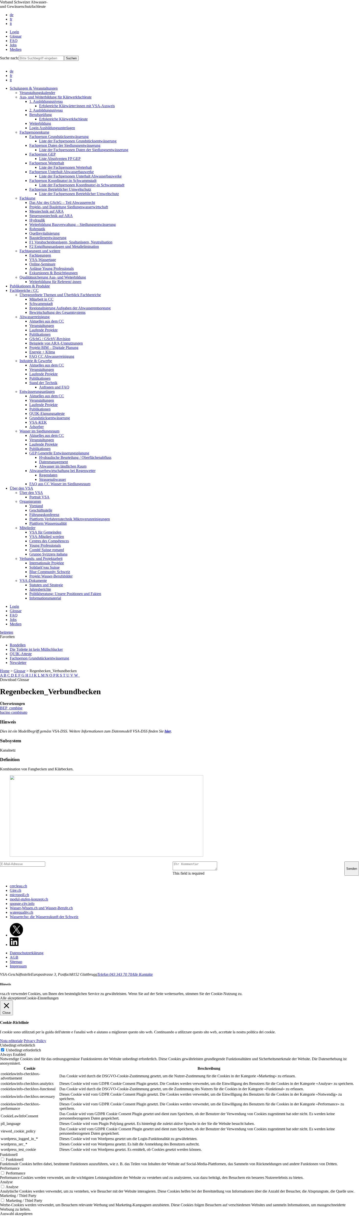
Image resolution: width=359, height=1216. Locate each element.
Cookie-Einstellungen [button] (42, 998)
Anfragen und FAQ (54, 387)
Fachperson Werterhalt (46, 163)
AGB (14, 957)
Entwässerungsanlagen (37, 391)
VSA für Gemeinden (45, 532)
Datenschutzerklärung (26, 953)
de (11, 15)
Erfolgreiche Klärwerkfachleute (63, 119)
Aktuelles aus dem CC (46, 321)
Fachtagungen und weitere (40, 251)
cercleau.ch (18, 886)
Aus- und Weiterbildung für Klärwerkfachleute (56, 97)
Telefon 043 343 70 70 (114, 974)
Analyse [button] (6, 1182)
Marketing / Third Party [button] (18, 1196)
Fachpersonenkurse (34, 132)
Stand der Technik (43, 383)
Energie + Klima (42, 352)
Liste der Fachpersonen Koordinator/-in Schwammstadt (81, 185)
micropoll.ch (19, 895)
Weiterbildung (40, 123)
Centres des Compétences (49, 541)
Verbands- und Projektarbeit (41, 558)
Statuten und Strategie (46, 585)
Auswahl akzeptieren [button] (16, 1214)
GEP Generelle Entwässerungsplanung (59, 453)
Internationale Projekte (46, 563)
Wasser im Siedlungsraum (39, 431)
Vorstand (36, 506)
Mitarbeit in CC (41, 299)
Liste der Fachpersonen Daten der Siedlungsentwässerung (83, 150)
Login (14, 32)
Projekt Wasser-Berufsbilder (51, 576)
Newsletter (18, 662)
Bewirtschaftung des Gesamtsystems (57, 312)
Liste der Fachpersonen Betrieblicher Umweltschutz (79, 194)
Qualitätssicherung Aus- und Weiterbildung (53, 277)
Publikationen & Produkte (30, 286)
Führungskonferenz (44, 515)
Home (5, 671)
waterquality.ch (21, 912)
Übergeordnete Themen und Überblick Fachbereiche (60, 295)
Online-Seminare (42, 264)
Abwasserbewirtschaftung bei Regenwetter (62, 471)
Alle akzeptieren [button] (12, 998)
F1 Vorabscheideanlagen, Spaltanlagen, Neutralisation (70, 242)
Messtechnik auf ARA (46, 211)
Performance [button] (10, 1168)
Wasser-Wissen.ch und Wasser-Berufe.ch (41, 908)
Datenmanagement (53, 462)
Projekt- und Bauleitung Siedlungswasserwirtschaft (68, 207)
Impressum (18, 966)
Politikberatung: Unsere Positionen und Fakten (65, 594)
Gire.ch (15, 890)
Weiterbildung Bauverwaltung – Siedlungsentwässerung (72, 224)
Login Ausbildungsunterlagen (52, 128)
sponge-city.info (22, 904)
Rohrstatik (37, 229)
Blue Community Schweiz (49, 572)
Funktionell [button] (9, 1155)
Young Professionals (45, 545)
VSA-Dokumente (33, 580)
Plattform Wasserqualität (48, 523)
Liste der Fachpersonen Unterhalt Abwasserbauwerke (80, 176)
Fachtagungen (40, 255)
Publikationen (40, 334)
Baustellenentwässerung (47, 238)
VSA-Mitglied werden (46, 537)
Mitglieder (27, 528)
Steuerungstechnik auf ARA (51, 216)
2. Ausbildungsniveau (46, 110)
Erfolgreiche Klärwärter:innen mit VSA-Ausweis (77, 106)
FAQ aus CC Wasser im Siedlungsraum (59, 484)
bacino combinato (13, 712)
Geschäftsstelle (40, 510)
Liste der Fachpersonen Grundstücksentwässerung (77, 141)
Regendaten (48, 475)
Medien (15, 49)
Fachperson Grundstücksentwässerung (59, 137)
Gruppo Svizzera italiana (48, 554)
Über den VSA (21, 488)
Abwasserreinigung (35, 317)
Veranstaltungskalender (37, 93)
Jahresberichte (40, 589)
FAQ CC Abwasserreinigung (51, 356)
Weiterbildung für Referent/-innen (55, 282)
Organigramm (30, 501)
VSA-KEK (38, 422)
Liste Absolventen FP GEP (60, 159)
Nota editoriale (11, 1041)
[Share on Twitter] (16, 935)
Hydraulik (37, 220)
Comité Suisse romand (46, 550)
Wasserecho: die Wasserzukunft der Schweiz (44, 917)
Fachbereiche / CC (24, 290)
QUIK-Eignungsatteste (47, 413)
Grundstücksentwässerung (49, 418)
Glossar (15, 36)
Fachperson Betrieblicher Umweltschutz (60, 189)
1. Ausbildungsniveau (46, 101)
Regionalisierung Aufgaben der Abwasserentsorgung (70, 308)
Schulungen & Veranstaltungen (34, 88)
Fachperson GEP (42, 154)
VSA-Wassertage (42, 260)
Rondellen (18, 645)
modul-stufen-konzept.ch (29, 899)
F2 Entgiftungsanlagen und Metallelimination (64, 246)
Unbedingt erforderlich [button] (17, 1045)
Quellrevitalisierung (44, 233)
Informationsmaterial (45, 598)
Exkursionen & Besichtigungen (53, 273)
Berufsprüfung (40, 115)
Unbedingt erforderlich (23, 1050)
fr (11, 19)
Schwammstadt (41, 304)
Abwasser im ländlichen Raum (62, 466)
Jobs (13, 45)
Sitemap (16, 962)
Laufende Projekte (43, 330)
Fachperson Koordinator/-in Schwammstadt (62, 180)
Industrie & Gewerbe (36, 361)
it (11, 23)
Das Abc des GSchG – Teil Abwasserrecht (62, 202)
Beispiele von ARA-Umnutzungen (56, 343)
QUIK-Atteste (21, 654)
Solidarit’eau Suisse (44, 567)
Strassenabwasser (52, 479)
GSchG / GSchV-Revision (49, 339)
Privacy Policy (35, 1041)
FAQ (14, 41)
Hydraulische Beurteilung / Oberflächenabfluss (75, 457)
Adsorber (36, 427)
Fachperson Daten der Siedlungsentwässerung (64, 145)
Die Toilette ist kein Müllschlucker (36, 649)
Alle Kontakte (142, 974)
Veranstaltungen (41, 326)
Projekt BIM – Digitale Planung (53, 348)
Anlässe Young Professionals (51, 268)
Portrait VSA (39, 497)
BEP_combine (11, 708)
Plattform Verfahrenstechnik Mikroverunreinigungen (69, 519)
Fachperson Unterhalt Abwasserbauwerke (61, 172)
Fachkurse (27, 198)
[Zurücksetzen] (79, 675)
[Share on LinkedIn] (14, 945)
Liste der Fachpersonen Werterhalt (65, 167)
